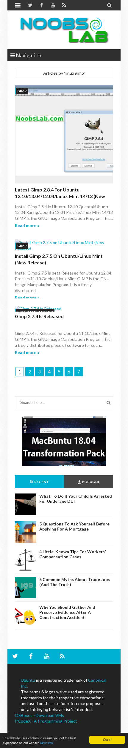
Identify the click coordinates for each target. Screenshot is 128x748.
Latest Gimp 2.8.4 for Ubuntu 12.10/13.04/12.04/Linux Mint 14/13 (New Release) (60, 196)
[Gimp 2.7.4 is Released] (64, 309)
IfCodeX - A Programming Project (46, 721)
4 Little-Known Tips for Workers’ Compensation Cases (72, 554)
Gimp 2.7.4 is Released (39, 316)
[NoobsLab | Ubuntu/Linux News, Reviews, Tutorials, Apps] (64, 29)
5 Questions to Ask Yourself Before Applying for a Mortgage (74, 526)
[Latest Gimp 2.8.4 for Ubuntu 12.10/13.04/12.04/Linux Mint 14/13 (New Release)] (64, 135)
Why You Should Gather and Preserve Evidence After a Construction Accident (67, 612)
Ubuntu (28, 680)
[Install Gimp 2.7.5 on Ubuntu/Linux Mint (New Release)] (64, 245)
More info (46, 743)
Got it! (107, 739)
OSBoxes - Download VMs (39, 715)
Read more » (27, 225)
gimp (22, 91)
